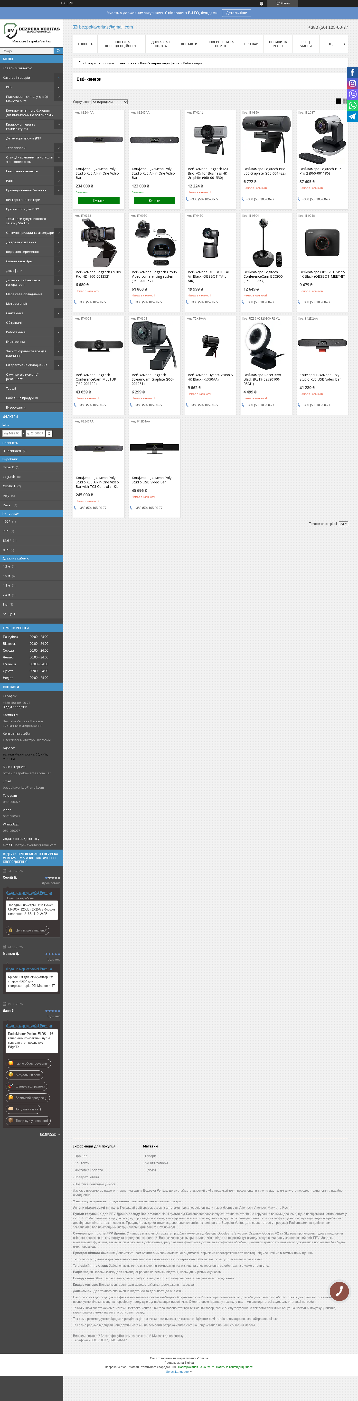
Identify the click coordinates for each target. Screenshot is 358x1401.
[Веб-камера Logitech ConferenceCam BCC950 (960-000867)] (266, 242)
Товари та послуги (99, 63)
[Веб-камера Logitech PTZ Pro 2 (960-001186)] (322, 139)
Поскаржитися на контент (196, 1367)
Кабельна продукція (22, 398)
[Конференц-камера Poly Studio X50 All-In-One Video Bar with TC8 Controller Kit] (98, 448)
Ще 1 (11, 614)
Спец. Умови (306, 44)
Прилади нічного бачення (26, 190)
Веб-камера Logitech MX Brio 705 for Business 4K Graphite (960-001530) (208, 173)
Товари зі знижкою (17, 68)
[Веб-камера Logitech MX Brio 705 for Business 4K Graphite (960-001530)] (210, 139)
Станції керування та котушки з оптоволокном (29, 159)
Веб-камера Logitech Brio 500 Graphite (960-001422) (265, 171)
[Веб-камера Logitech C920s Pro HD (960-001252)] (98, 242)
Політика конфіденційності (121, 44)
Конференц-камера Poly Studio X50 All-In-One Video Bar (97, 173)
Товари (150, 1156)
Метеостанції (16, 303)
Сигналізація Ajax (19, 261)
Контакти (189, 44)
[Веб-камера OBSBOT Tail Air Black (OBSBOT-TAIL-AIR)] (210, 242)
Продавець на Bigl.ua (179, 1362)
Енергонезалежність (22, 171)
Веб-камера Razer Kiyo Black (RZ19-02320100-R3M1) (262, 379)
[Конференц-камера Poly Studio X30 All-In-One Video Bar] (154, 139)
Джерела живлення (21, 242)
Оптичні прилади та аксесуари (30, 232)
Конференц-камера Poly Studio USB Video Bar (151, 480)
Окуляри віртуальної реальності (22, 376)
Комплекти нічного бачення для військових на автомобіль (29, 112)
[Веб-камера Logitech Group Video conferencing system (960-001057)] (154, 242)
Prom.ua (202, 1358)
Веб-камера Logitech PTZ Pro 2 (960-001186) (320, 171)
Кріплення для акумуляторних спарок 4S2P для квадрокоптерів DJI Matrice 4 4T (31, 981)
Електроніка (15, 341)
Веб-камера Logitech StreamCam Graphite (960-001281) (153, 379)
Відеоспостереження (22, 251)
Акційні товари (156, 1163)
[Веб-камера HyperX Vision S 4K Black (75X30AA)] (210, 345)
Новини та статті (278, 44)
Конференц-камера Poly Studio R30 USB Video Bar (320, 377)
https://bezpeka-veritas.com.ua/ (27, 773)
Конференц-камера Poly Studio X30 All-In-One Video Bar (153, 173)
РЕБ (9, 87)
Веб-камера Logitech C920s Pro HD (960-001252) (98, 274)
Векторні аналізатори (23, 199)
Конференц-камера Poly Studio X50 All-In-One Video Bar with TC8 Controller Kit (97, 482)
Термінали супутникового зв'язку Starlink (26, 220)
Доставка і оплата (160, 44)
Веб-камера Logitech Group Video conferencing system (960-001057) (154, 276)
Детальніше (236, 13)
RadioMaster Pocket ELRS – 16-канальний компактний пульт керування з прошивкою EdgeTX (31, 1040)
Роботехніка (16, 332)
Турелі (11, 388)
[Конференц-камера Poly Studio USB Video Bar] (154, 448)
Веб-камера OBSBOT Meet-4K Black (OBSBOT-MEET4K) (322, 274)
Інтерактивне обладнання (26, 365)
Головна (85, 44)
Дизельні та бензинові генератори (23, 282)
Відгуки (150, 1170)
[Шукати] (58, 51)
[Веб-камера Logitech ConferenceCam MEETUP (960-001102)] (98, 345)
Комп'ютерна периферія (159, 63)
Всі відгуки (48, 1134)
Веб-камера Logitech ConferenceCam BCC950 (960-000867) (263, 276)
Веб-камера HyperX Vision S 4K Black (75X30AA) (210, 377)
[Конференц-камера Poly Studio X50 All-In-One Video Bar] (98, 139)
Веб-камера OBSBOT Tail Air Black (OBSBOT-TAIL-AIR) (208, 276)
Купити (98, 200)
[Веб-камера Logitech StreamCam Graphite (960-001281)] (154, 345)
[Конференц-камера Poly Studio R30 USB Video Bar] (322, 345)
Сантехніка (15, 313)
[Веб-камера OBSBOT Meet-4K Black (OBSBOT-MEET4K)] (322, 242)
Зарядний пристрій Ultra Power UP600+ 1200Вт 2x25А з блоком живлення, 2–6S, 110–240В (31, 909)
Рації (9, 180)
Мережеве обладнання (24, 294)
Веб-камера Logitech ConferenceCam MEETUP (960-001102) (96, 379)
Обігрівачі (14, 322)
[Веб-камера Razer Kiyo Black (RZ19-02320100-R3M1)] (266, 345)
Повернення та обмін (220, 44)
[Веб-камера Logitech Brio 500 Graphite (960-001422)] (266, 139)
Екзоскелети (16, 407)
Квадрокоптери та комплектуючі (20, 126)
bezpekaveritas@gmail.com (23, 787)
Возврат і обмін (87, 1177)
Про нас (251, 44)
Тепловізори (16, 148)
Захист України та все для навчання (26, 353)
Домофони (14, 270)
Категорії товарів (16, 77)
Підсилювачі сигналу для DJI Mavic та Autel (27, 98)
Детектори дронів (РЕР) (24, 138)
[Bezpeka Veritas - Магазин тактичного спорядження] (32, 31)
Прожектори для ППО (22, 209)
